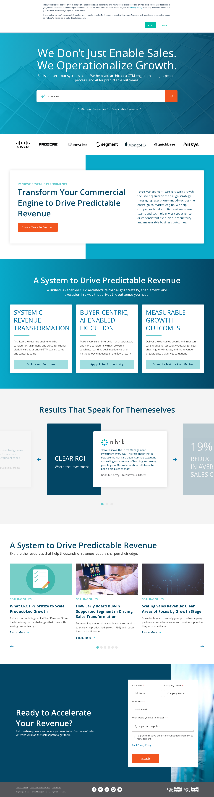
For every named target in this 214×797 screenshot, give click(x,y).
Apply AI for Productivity (107, 364)
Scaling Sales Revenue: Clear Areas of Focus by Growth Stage (171, 608)
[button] (97, 647)
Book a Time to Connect (38, 227)
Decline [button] (164, 25)
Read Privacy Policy (141, 745)
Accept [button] (151, 25)
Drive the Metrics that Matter (173, 364)
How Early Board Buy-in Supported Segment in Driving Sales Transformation (104, 611)
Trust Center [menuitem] (22, 787)
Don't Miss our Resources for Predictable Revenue (105, 109)
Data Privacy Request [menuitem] (40, 787)
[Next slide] (202, 647)
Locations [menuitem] (56, 787)
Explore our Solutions (41, 364)
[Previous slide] (11, 647)
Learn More (17, 632)
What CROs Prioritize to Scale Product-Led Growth (37, 608)
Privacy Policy (136, 7)
